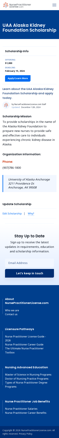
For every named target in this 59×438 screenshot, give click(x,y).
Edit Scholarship (12, 213)
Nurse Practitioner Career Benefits (25, 413)
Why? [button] (31, 213)
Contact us (11, 314)
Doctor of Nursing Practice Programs (26, 378)
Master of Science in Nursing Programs (28, 374)
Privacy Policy (25, 433)
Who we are (12, 310)
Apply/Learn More (18, 78)
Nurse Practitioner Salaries (21, 408)
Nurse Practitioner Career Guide (24, 344)
